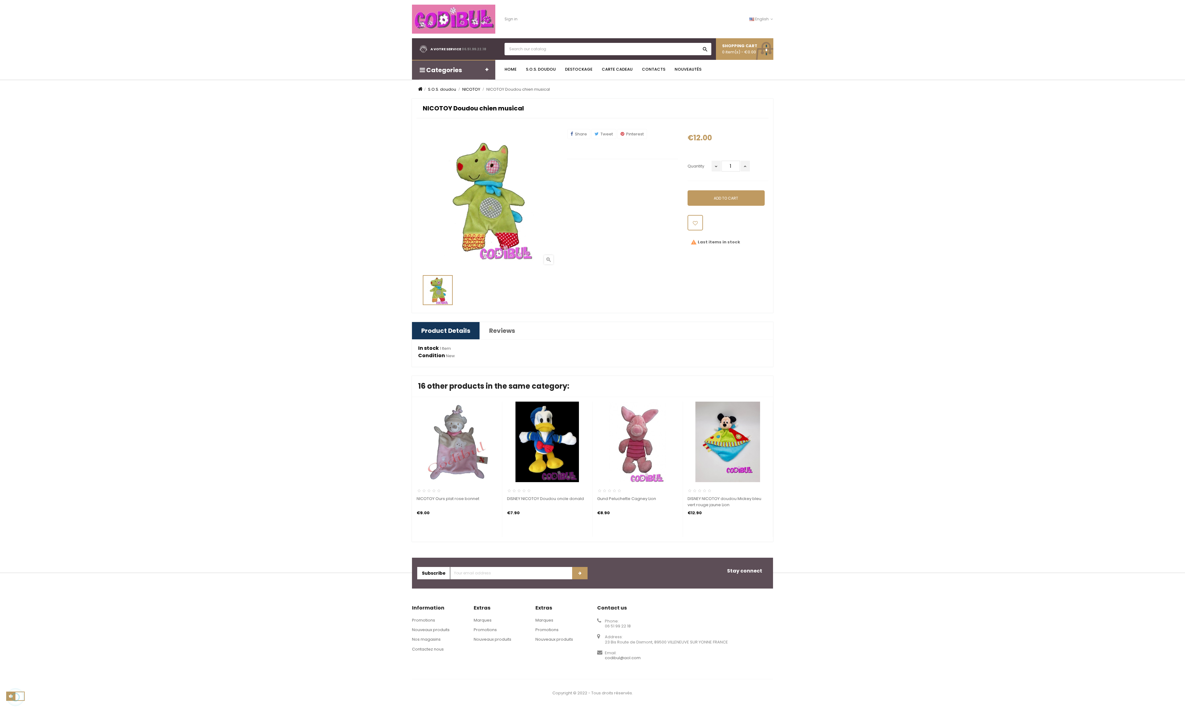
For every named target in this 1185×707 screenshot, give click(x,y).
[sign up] (580, 573)
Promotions (423, 620)
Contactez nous (428, 649)
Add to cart (726, 198)
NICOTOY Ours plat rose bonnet (448, 499)
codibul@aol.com (623, 658)
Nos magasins (426, 639)
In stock (428, 348)
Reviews (502, 330)
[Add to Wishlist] (695, 222)
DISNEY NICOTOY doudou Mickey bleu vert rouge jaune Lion (724, 502)
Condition (431, 355)
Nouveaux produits (431, 630)
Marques (483, 620)
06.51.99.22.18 (474, 49)
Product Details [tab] (445, 330)
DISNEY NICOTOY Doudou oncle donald (545, 499)
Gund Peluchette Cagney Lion (626, 499)
